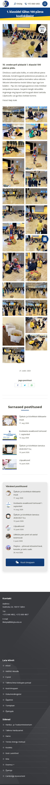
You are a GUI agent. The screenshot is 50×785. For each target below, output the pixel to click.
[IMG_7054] (13, 196)
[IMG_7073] (36, 219)
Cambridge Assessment (15, 776)
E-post (8, 677)
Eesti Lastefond (12, 753)
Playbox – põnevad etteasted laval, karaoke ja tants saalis (27, 547)
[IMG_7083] (13, 267)
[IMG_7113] (13, 290)
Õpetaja (9, 770)
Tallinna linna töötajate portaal (18, 683)
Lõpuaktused (24, 460)
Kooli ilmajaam (27, 562)
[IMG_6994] (13, 355)
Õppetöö (9, 700)
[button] (45, 239)
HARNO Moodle (12, 671)
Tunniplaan (10, 705)
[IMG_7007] (36, 114)
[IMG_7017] (13, 149)
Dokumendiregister (13, 694)
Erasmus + (10, 764)
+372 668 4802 (34, 4)
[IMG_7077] (36, 243)
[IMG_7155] (36, 342)
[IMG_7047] (36, 179)
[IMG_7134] (13, 308)
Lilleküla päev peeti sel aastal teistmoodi (25, 536)
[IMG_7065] (13, 213)
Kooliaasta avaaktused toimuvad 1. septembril (32, 433)
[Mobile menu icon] (44, 3)
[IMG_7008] (13, 132)
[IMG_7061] (36, 196)
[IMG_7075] (13, 237)
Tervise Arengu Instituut (15, 742)
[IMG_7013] (36, 132)
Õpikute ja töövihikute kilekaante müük (32, 418)
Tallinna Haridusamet (14, 730)
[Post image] (10, 421)
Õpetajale (10, 711)
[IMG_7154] (36, 325)
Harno (8, 736)
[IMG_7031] (36, 155)
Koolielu (9, 747)
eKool (8, 665)
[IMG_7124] (36, 290)
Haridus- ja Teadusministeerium (19, 724)
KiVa (7, 759)
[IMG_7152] (13, 331)
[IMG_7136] (36, 308)
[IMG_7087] (36, 267)
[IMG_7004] (13, 114)
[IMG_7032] (13, 172)
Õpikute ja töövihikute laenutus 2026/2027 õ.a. (32, 447)
